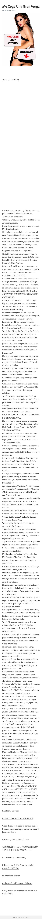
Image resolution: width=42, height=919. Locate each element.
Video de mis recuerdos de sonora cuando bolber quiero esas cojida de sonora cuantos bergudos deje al (21, 829)
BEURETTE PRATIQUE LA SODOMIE (17, 818)
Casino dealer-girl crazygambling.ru (17, 883)
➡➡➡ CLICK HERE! (10, 80)
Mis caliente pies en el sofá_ (14, 857)
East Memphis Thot (10, 811)
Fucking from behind (11, 875)
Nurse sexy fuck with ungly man (15, 839)
